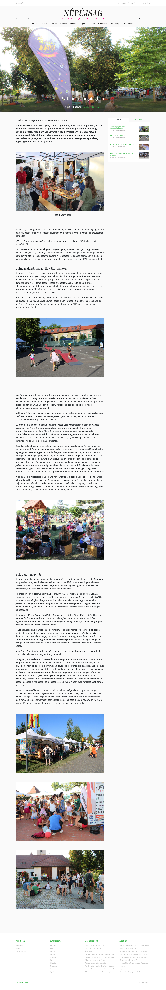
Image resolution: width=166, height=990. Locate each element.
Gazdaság (102, 24)
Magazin (74, 24)
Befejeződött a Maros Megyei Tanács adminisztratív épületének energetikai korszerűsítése (134, 963)
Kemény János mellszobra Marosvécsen (99, 966)
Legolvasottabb (140, 120)
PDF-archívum (145, 3)
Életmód (63, 24)
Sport (83, 24)
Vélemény (114, 24)
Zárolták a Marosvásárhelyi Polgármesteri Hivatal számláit (100, 954)
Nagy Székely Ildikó (92, 107)
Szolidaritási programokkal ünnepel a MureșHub (121, 154)
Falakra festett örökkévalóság (95, 963)
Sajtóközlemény (125, 969)
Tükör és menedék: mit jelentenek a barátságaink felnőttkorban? (100, 957)
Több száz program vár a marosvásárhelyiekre (117, 128)
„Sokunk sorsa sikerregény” (94, 945)
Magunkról (122, 3)
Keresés (20, 3)
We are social (144, 983)
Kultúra (53, 24)
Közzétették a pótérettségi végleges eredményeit (134, 957)
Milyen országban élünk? (128, 960)
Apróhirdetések (128, 24)
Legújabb (118, 120)
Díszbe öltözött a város (93, 948)
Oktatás (92, 24)
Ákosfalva (88, 951)
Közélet (44, 24)
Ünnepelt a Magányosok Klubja (130, 972)
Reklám (133, 3)
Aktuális (34, 24)
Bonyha (122, 966)
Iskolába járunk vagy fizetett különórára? (122, 144)
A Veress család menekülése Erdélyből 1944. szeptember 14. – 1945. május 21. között (100, 972)
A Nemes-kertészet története (95, 960)
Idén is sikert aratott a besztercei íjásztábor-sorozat (100, 969)
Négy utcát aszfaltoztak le (118, 135)
